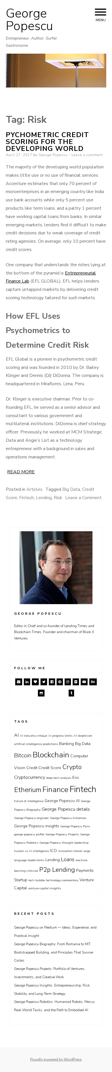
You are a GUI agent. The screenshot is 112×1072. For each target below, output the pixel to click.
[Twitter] (43, 681)
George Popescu (29, 20)
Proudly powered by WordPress (56, 1059)
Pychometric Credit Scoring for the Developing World (47, 141)
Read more (21, 472)
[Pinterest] (60, 681)
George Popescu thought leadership (63, 843)
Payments (85, 870)
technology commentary (62, 880)
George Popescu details (66, 809)
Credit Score (49, 768)
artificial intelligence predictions (36, 744)
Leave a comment (87, 155)
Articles (34, 489)
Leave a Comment (83, 498)
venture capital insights (44, 888)
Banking (66, 743)
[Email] (18, 681)
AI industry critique (33, 736)
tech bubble (36, 880)
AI (16, 735)
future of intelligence (28, 801)
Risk (58, 498)
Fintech (26, 498)
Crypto (72, 767)
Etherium (27, 789)
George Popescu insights (36, 826)
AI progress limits (60, 736)
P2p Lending (57, 869)
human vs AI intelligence (31, 851)
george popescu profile (29, 834)
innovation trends (70, 851)
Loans (67, 859)
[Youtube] (84, 681)
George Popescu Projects (62, 834)
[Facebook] (52, 681)
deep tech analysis (58, 778)
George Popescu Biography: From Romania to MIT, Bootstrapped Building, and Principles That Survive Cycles (53, 952)
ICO (53, 850)
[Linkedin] (27, 681)
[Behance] (93, 681)
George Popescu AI (62, 800)
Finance (55, 790)
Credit (31, 768)
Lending (44, 498)
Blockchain (51, 755)
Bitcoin (23, 755)
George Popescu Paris (75, 826)
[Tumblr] (71, 693)
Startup (20, 880)
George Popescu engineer (31, 818)
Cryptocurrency (29, 777)
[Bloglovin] (35, 681)
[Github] (41, 693)
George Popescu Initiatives (68, 818)
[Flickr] (76, 681)
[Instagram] (68, 681)
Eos (75, 777)
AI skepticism (83, 736)
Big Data (71, 489)
